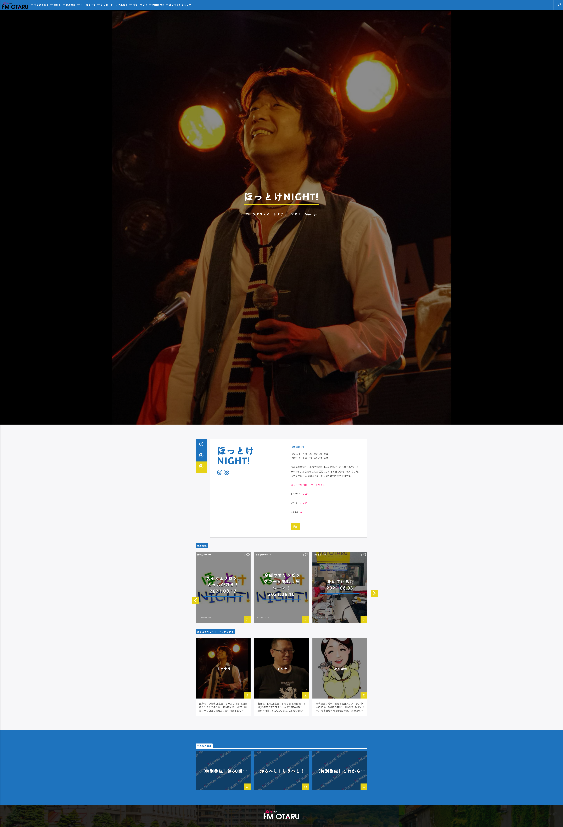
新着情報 (71, 5)
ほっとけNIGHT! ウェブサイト (308, 528)
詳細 (295, 570)
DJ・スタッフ (88, 5)
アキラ (282, 712)
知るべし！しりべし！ (282, 814)
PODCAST (158, 5)
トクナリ (224, 712)
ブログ (305, 537)
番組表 (57, 5)
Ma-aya (340, 712)
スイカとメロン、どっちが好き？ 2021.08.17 (224, 628)
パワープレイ (140, 5)
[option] (223, 630)
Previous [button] (193, 626)
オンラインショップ (180, 5)
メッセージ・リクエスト (114, 5)
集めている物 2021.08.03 (342, 628)
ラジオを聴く (41, 5)
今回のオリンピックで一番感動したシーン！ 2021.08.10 (282, 628)
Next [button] (372, 626)
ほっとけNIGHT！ (205, 598)
